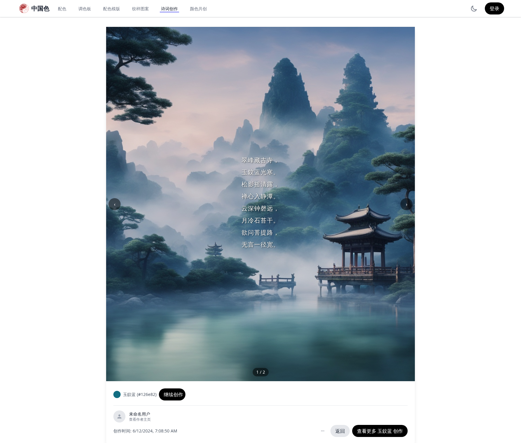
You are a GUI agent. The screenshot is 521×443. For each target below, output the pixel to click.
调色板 (84, 8)
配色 (62, 8)
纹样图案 (140, 8)
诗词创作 (169, 8)
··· (322, 431)
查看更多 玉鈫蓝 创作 (380, 431)
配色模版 (111, 8)
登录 (494, 8)
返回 (340, 431)
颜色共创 (198, 8)
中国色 (40, 8)
